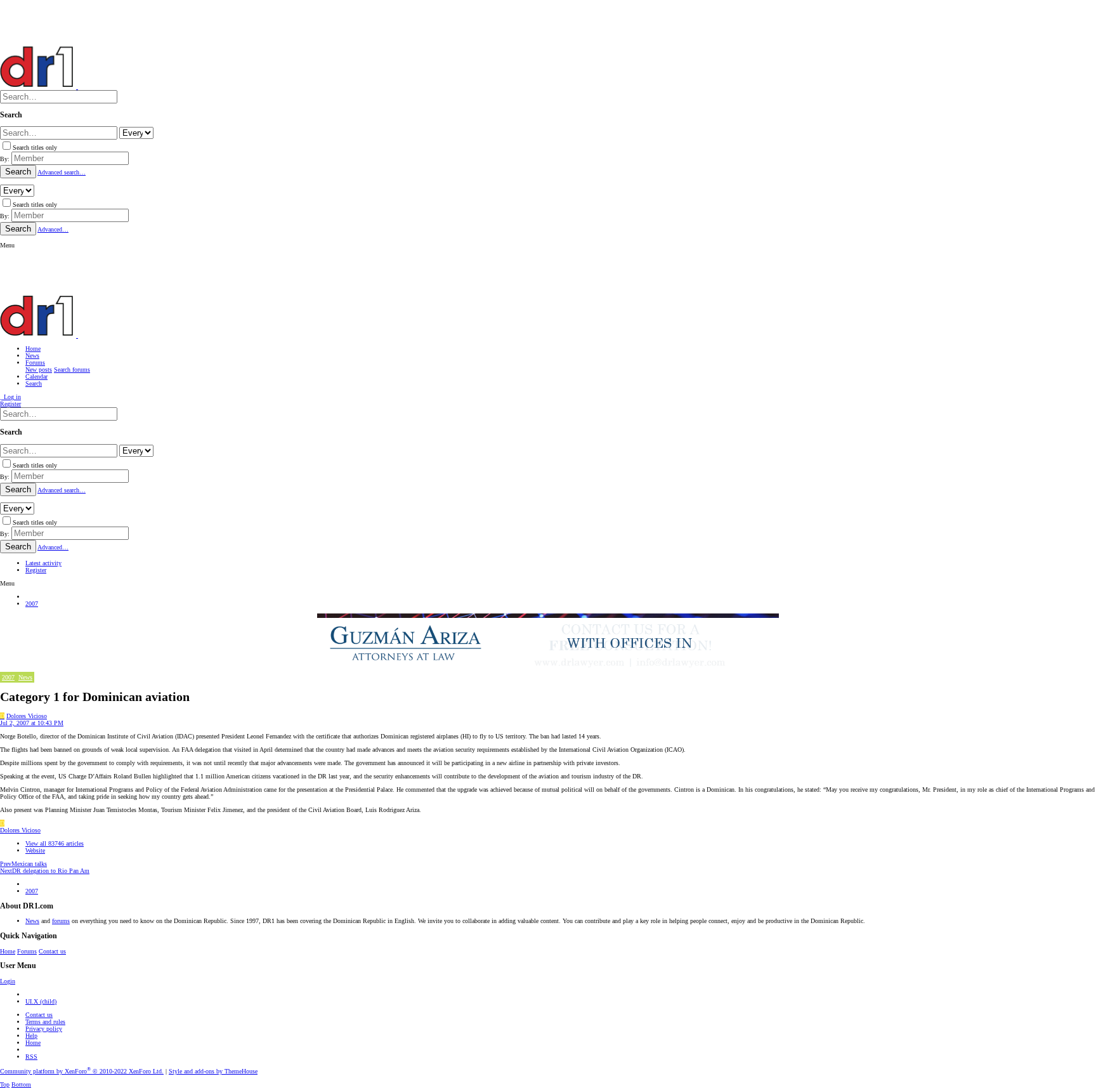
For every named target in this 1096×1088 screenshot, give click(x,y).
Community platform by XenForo (82, 1071)
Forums (27, 951)
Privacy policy (43, 1028)
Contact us (52, 951)
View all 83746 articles (54, 843)
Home (7, 951)
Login (7, 981)
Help (31, 1035)
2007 (8, 677)
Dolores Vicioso (26, 715)
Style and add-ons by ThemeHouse (213, 1071)
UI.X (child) (40, 1001)
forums (61, 920)
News (25, 677)
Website (35, 850)
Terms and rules (45, 1021)
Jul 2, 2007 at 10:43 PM (31, 722)
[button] (7, 245)
